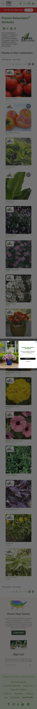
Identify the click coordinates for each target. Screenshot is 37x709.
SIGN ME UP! (28, 358)
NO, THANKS (28, 361)
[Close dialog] (36, 342)
